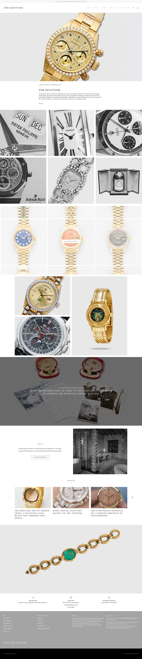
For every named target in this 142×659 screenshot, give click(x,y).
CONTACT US (41, 626)
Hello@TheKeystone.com (71, 1)
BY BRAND (6, 618)
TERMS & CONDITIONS (44, 628)
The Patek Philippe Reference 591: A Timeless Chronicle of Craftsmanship (107, 513)
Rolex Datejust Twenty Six (71, 241)
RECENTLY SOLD (7, 626)
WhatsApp (84, 1)
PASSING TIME (7, 628)
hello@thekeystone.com (129, 618)
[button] (88, 8)
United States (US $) (10, 653)
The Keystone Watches (130, 653)
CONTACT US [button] (109, 615)
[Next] (132, 497)
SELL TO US (41, 621)
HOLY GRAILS (6, 623)
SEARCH (40, 618)
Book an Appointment (40, 457)
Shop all (41, 103)
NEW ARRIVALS (7, 621)
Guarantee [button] (74, 615)
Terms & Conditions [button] (43, 615)
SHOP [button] (4, 615)
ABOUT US (6, 631)
